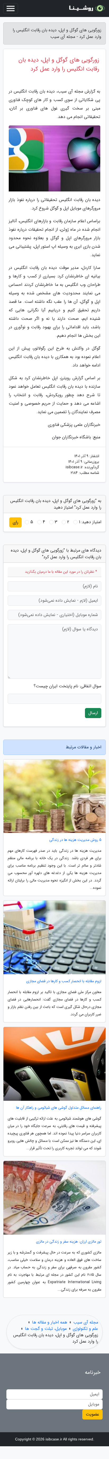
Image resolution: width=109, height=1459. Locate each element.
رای (15, 522)
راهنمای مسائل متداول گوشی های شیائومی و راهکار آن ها (58, 1108)
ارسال (93, 713)
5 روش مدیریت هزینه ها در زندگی (75, 840)
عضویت (92, 1414)
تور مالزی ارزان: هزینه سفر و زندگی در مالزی (68, 1241)
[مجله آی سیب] (86, 8)
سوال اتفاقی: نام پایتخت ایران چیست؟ (67, 686)
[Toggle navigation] (10, 8)
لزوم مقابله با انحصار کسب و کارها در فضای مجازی (63, 981)
